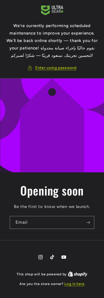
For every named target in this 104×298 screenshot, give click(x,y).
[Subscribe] (88, 222)
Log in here (74, 284)
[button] (52, 67)
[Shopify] (77, 274)
